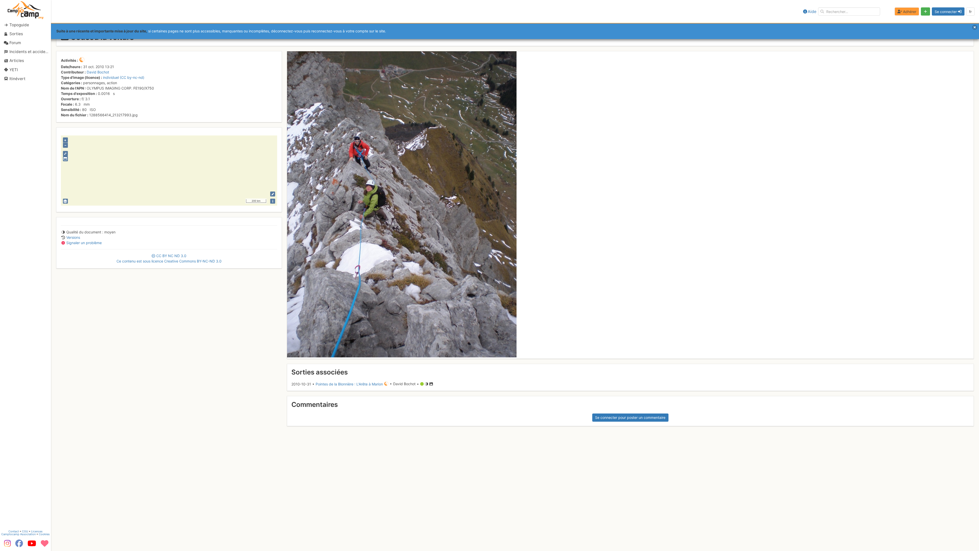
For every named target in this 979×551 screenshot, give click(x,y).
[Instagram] (6, 545)
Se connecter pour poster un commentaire (630, 417)
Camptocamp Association (18, 534)
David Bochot (98, 72)
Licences (37, 531)
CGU (25, 531)
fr (970, 11)
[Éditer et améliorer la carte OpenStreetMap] (272, 194)
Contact (13, 531)
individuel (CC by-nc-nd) (123, 77)
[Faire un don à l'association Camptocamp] (44, 545)
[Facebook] (19, 545)
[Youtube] (32, 545)
